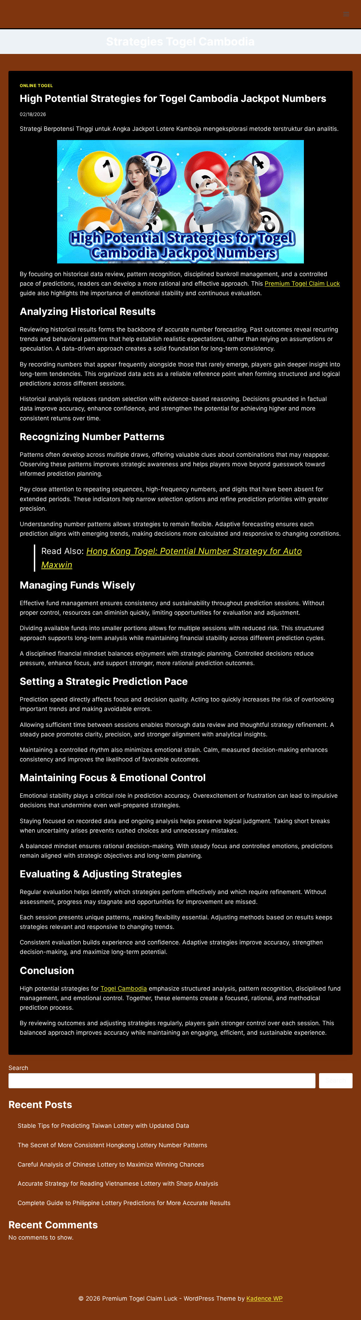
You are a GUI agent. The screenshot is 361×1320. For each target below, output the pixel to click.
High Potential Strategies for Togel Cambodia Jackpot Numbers (173, 98)
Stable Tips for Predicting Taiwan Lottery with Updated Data (103, 1125)
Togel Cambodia (123, 988)
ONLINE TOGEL (36, 85)
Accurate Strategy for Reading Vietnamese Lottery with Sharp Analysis (118, 1183)
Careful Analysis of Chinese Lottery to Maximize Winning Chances (111, 1164)
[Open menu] (346, 13)
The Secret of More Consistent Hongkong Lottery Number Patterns (112, 1145)
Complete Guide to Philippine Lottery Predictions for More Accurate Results (124, 1202)
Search (18, 1067)
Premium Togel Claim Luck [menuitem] (302, 283)
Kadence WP (264, 1298)
